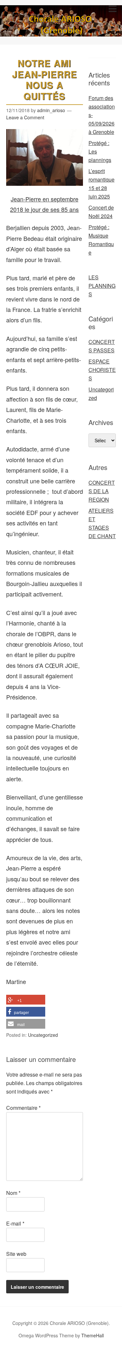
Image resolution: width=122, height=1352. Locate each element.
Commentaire (23, 1107)
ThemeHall (92, 1335)
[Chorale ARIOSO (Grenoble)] (61, 30)
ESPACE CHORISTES (102, 370)
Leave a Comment (25, 117)
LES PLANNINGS (101, 285)
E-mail (15, 1223)
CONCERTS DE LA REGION (101, 491)
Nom (13, 1193)
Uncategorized (43, 1035)
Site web (16, 1253)
